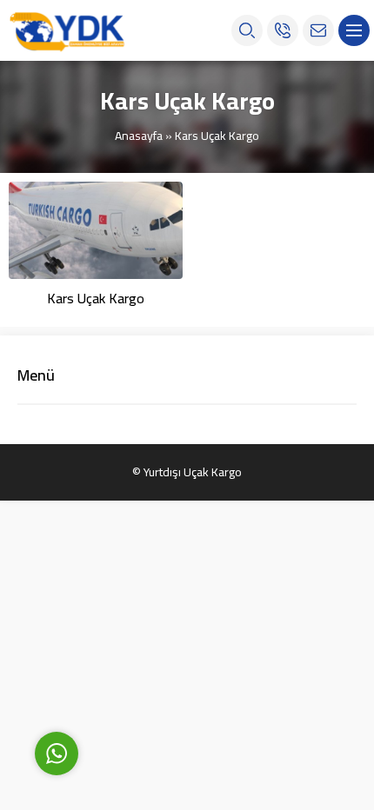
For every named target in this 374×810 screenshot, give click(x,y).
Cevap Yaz (165, 673)
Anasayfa (139, 135)
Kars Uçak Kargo (95, 298)
